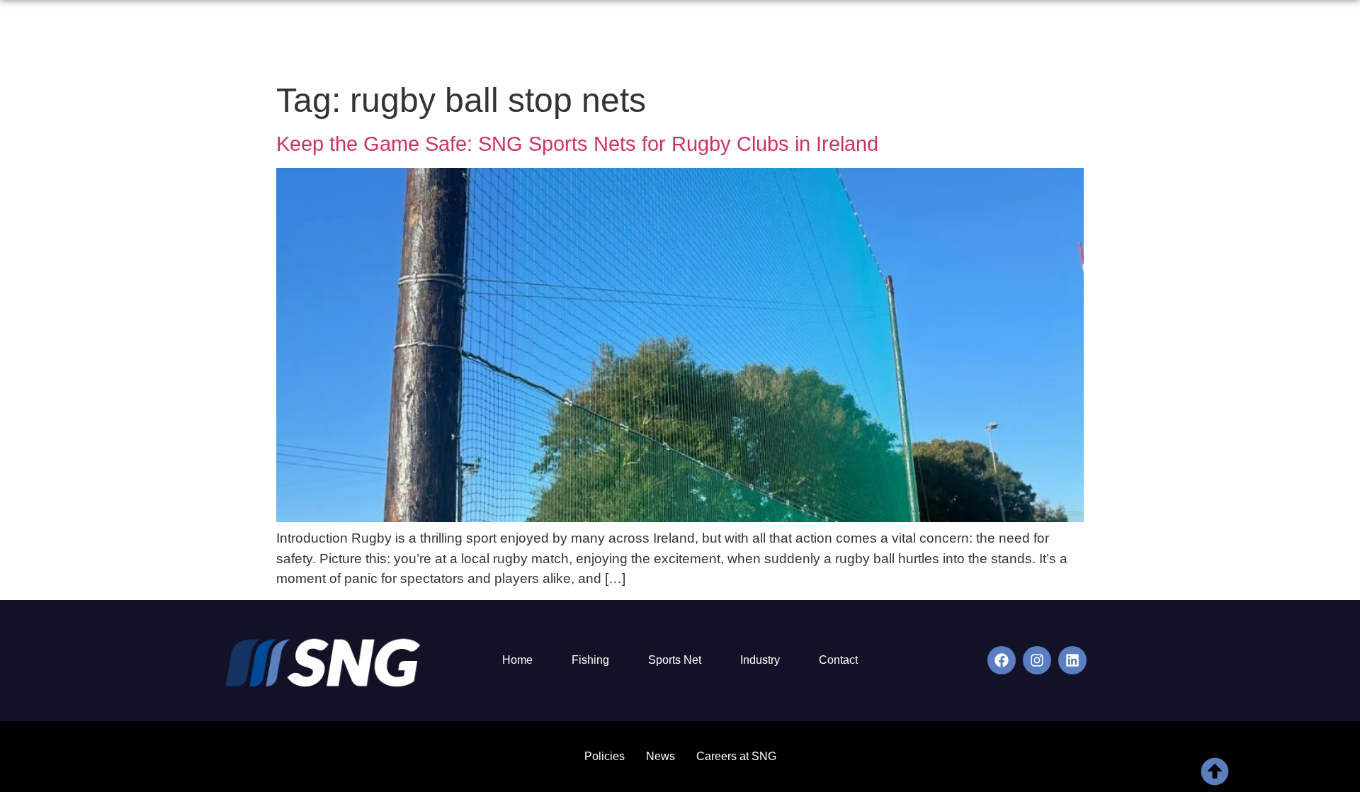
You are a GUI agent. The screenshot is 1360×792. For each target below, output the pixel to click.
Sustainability (949, 40)
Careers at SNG (736, 756)
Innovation (1036, 40)
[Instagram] (1037, 660)
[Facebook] (1001, 660)
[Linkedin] (1072, 660)
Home (753, 40)
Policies (604, 756)
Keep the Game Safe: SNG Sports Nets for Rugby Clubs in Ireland (577, 143)
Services (868, 40)
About (807, 40)
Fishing (590, 660)
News (1101, 40)
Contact (1158, 40)
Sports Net (674, 660)
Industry (760, 660)
